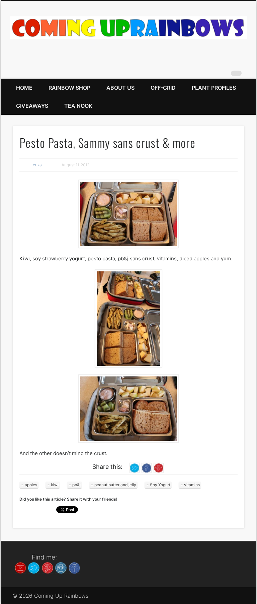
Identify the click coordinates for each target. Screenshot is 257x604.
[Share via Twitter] (135, 467)
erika (37, 164)
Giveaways (32, 105)
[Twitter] (33, 567)
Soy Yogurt (160, 484)
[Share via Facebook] (147, 467)
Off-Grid (163, 87)
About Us (120, 87)
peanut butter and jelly (115, 484)
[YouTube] (20, 567)
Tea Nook (78, 105)
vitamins (192, 484)
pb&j (76, 484)
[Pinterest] (47, 567)
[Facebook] (74, 567)
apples (31, 484)
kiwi (55, 484)
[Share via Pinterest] (159, 467)
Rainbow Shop (69, 87)
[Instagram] (61, 567)
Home (24, 87)
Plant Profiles (214, 87)
